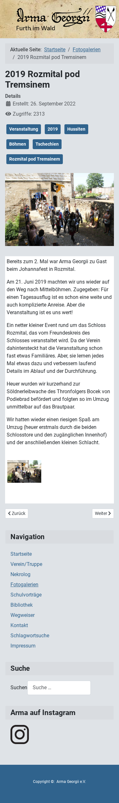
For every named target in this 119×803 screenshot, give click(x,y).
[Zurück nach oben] (108, 791)
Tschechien (47, 144)
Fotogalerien (24, 585)
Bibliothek (21, 605)
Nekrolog (20, 574)
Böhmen (17, 144)
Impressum (23, 646)
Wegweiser (22, 615)
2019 (53, 129)
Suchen (18, 687)
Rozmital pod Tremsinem (34, 159)
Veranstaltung (23, 129)
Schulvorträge (26, 595)
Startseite (21, 554)
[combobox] (59, 688)
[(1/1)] (24, 471)
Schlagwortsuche (29, 636)
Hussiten (76, 129)
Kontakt (19, 625)
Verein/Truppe (26, 564)
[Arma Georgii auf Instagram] (19, 734)
